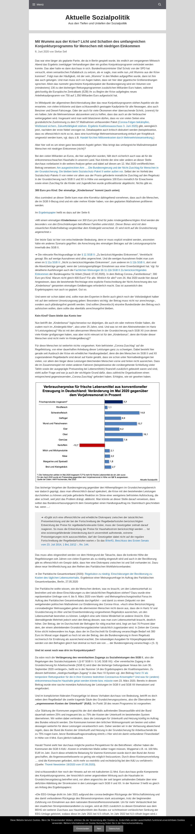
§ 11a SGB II (52, 262)
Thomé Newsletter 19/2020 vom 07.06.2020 (69, 764)
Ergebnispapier (47, 212)
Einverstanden (82, 828)
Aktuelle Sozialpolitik (97, 17)
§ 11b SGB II (137, 262)
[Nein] (191, 825)
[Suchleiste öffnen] (159, 4)
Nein (99, 828)
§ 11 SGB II (88, 254)
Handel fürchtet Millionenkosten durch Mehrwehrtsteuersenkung (116, 137)
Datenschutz (114, 828)
